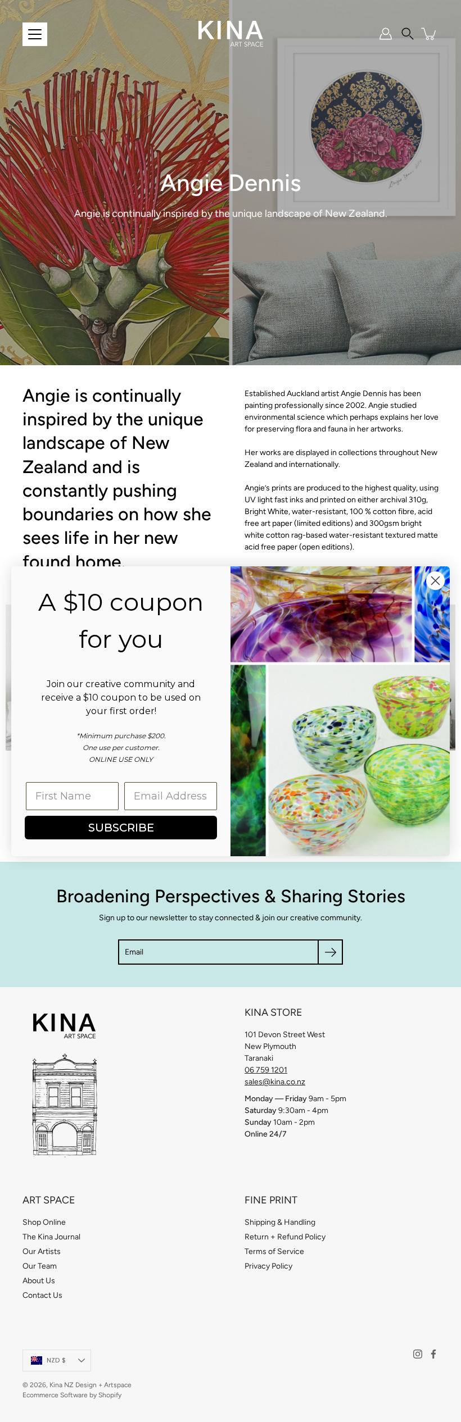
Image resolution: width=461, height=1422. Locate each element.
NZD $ (56, 1360)
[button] (407, 34)
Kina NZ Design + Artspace (90, 1385)
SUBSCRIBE (121, 827)
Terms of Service (274, 1251)
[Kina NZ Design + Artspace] (230, 34)
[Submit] (330, 952)
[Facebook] (433, 1354)
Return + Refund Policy (285, 1237)
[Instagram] (418, 1354)
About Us (38, 1280)
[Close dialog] (435, 580)
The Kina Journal (51, 1237)
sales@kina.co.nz (275, 1082)
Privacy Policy (268, 1266)
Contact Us (42, 1295)
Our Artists (41, 1251)
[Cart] (430, 34)
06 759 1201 (266, 1070)
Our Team (39, 1266)
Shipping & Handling (280, 1222)
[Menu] (34, 34)
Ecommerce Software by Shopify (71, 1395)
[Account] (386, 34)
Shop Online (44, 1222)
